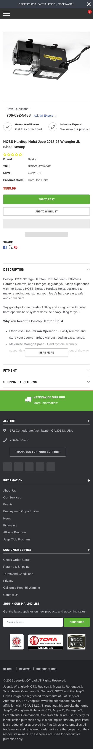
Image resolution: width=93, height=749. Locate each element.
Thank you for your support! (37, 452)
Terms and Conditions (18, 573)
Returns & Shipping (16, 566)
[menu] (6, 13)
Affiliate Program (14, 532)
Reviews (25, 669)
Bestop (32, 159)
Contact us (10, 594)
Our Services (12, 497)
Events (8, 504)
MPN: (7, 173)
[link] (7, 466)
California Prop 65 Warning (21, 587)
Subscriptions (46, 669)
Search (8, 669)
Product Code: (14, 180)
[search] (17, 13)
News (7, 518)
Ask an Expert (44, 115)
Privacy (8, 580)
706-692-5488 (18, 115)
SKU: (7, 166)
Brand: (8, 159)
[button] (13, 154)
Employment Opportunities (21, 511)
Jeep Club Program (16, 539)
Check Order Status (16, 559)
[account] (76, 13)
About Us (9, 490)
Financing (10, 525)
